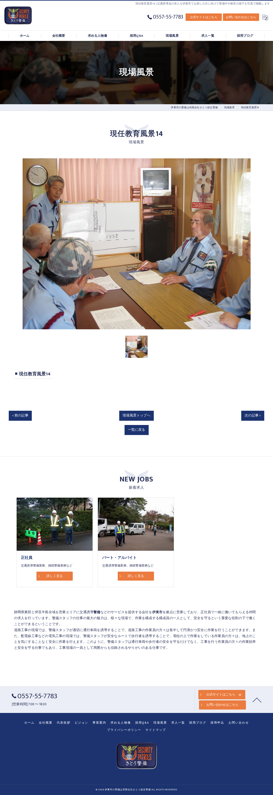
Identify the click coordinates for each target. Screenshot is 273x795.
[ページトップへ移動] (257, 699)
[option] (136, 243)
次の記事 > (253, 415)
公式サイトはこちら (203, 17)
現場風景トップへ (136, 415)
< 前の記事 (20, 415)
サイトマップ (155, 730)
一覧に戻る (136, 429)
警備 (55, 618)
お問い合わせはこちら (241, 17)
